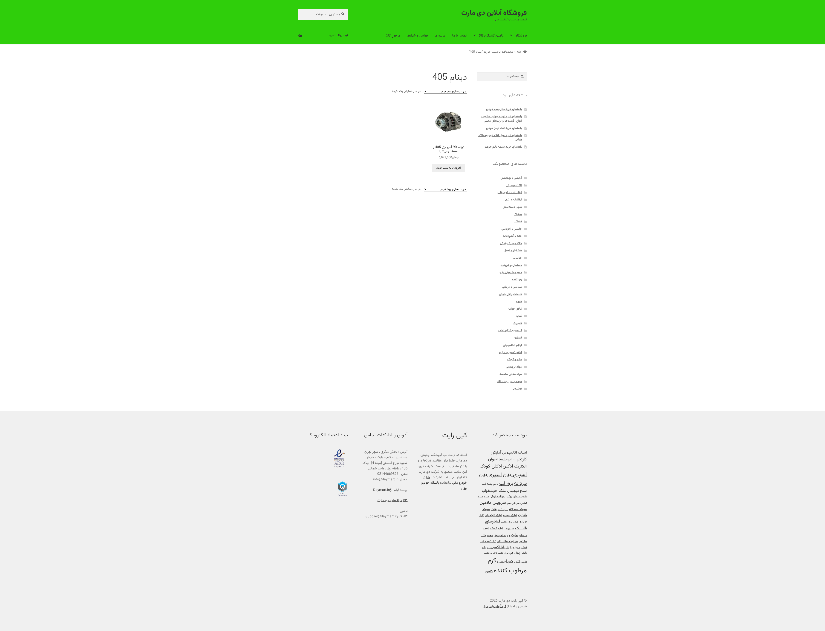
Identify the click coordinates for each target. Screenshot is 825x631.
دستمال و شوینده (511, 265)
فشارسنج (492, 521)
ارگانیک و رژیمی (513, 199)
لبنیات (518, 338)
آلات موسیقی (514, 185)
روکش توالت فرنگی (501, 496)
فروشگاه (521, 35)
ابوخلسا (505, 459)
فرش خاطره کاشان (509, 522)
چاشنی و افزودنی (511, 229)
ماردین (512, 535)
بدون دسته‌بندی (512, 207)
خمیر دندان (520, 496)
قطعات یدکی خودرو (510, 294)
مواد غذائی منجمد (511, 374)
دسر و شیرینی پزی (511, 272)
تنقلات (518, 221)
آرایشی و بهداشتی (511, 178)
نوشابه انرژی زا (518, 547)
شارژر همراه (510, 515)
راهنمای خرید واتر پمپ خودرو (504, 109)
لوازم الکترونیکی (512, 345)
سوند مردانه (518, 509)
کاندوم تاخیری (497, 553)
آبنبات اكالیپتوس (514, 452)
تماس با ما (459, 35)
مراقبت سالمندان (507, 541)
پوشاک (518, 214)
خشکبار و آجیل (513, 250)
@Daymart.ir (382, 490)
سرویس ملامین (493, 503)
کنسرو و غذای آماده (510, 330)
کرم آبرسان (505, 561)
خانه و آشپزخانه (512, 236)
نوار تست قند (488, 541)
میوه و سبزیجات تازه (509, 381)
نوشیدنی (517, 389)
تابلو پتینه (492, 483)
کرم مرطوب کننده (507, 566)
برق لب (506, 483)
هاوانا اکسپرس (498, 547)
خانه (519, 52)
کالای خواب (515, 309)
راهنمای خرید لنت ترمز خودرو (504, 128)
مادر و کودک (514, 359)
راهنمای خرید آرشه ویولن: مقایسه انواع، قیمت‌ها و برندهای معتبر (501, 118)
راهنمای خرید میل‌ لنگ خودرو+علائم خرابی (500, 137)
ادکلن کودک (491, 466)
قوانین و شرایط (417, 35)
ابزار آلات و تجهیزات (510, 192)
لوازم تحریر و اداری (510, 352)
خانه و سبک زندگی (511, 243)
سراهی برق (513, 503)
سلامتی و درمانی (512, 287)
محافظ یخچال (500, 536)
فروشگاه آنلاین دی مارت (494, 13)
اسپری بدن (515, 474)
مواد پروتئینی (514, 367)
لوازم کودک (496, 528)
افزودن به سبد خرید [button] (448, 168)
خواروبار (517, 258)
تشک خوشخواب (494, 491)
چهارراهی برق (512, 552)
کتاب (519, 316)
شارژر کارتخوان (493, 515)
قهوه (519, 301)
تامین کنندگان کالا (491, 35)
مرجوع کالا (393, 35)
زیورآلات (517, 279)
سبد (486, 496)
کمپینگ (517, 323)
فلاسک (521, 528)
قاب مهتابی (509, 529)
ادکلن (508, 466)
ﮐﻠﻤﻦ (489, 571)
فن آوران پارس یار (494, 606)
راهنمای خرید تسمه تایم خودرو (503, 147)
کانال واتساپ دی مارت (392, 500)
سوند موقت (499, 509)
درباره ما (440, 35)
